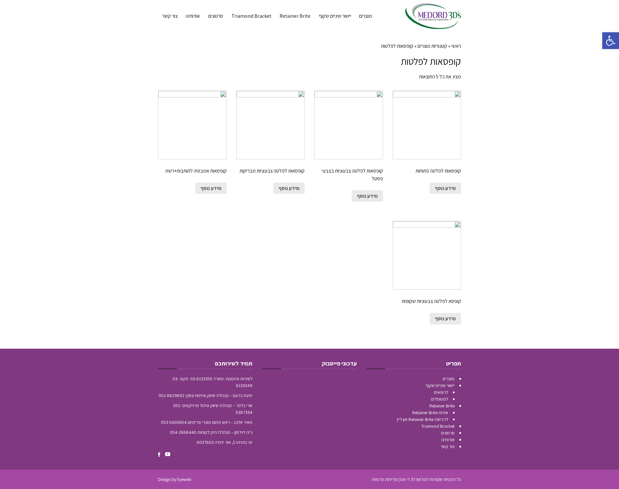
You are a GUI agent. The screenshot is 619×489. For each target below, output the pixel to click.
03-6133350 (201, 379)
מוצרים (449, 379)
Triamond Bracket (438, 426)
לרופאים (441, 392)
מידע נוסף (445, 188)
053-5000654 (174, 422)
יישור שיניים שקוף (440, 385)
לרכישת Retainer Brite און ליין (422, 419)
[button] (610, 40)
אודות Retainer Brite (430, 412)
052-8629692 (171, 395)
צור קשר (447, 446)
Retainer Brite (442, 406)
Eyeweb (184, 479)
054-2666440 (183, 432)
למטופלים (439, 399)
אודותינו (448, 440)
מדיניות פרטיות (385, 479)
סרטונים (448, 433)
